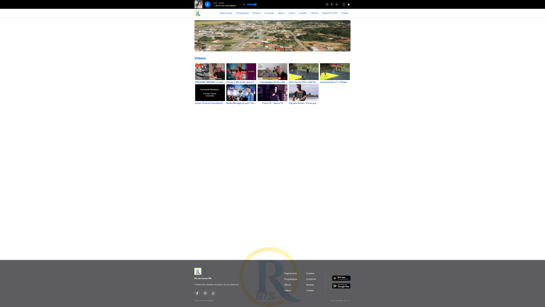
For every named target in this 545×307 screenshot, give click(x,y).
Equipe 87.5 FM (329, 13)
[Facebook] (332, 4)
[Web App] (344, 4)
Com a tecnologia (337, 300)
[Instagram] (327, 4)
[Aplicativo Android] (349, 4)
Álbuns (281, 13)
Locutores (269, 13)
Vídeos (292, 13)
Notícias (257, 13)
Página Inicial (226, 13)
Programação (242, 13)
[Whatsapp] (336, 4)
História (314, 13)
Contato (345, 13)
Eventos (303, 13)
